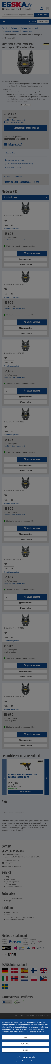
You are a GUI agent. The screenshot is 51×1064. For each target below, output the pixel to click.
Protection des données (29, 1061)
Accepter (25, 1044)
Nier (25, 1037)
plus (25, 1050)
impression (18, 1061)
